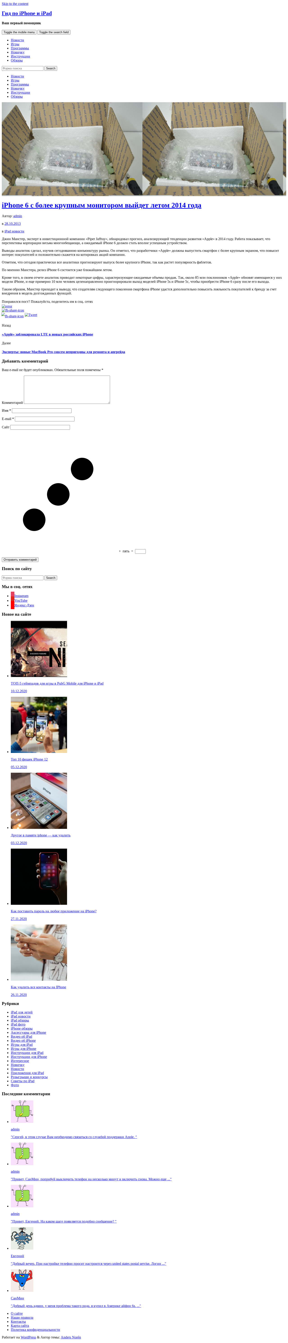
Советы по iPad (22, 1081)
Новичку (18, 52)
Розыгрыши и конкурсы (29, 1077)
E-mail (8, 419)
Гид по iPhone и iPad (27, 13)
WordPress (28, 1337)
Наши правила (22, 1317)
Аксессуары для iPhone (28, 1032)
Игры (15, 44)
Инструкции (20, 56)
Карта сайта (20, 1326)
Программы (20, 48)
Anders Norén (71, 1337)
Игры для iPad (22, 1045)
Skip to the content (15, 4)
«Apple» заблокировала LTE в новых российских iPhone (47, 334)
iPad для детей (22, 1012)
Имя (6, 410)
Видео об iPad (21, 1036)
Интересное (20, 1061)
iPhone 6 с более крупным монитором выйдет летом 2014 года (101, 205)
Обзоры (17, 60)
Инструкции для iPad (27, 1053)
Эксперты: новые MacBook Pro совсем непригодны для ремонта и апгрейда (63, 352)
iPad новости (14, 231)
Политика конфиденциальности (35, 1330)
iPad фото (18, 1024)
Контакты (18, 1321)
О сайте (17, 1313)
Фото (15, 1085)
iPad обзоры (20, 1020)
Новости (17, 40)
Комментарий (12, 403)
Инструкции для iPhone (29, 1057)
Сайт (5, 427)
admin (17, 216)
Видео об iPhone (23, 1040)
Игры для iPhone (23, 1049)
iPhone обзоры (22, 1028)
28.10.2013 (12, 224)
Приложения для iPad (27, 1073)
